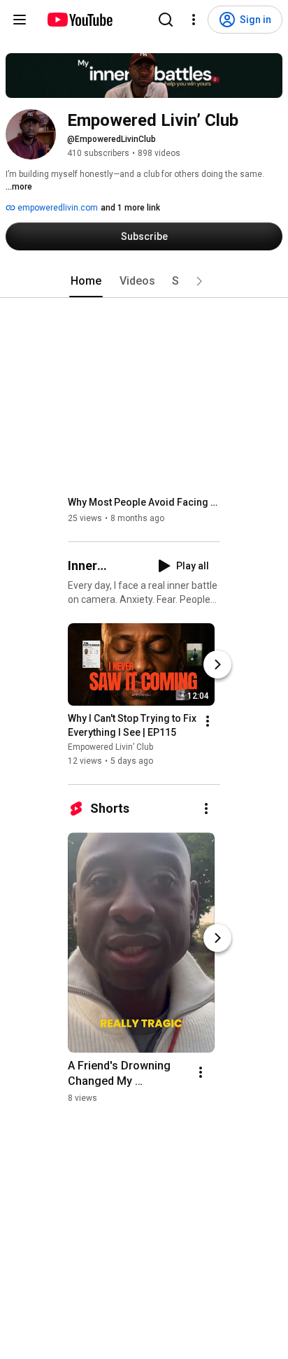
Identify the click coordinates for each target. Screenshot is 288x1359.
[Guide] (19, 19)
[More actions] (208, 721)
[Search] (165, 19)
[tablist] (144, 281)
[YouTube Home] (79, 19)
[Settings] (193, 19)
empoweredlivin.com (56, 208)
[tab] (86, 281)
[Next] (217, 664)
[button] (199, 281)
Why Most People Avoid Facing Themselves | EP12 (144, 502)
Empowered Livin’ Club (110, 747)
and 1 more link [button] (130, 208)
